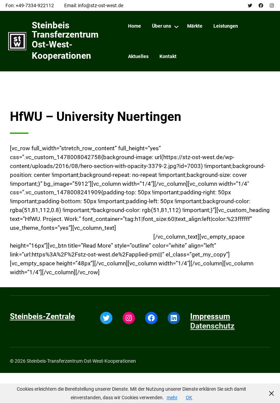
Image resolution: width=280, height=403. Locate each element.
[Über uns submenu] (176, 26)
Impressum (210, 316)
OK (189, 397)
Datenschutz (212, 326)
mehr (172, 397)
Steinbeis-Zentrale (42, 316)
